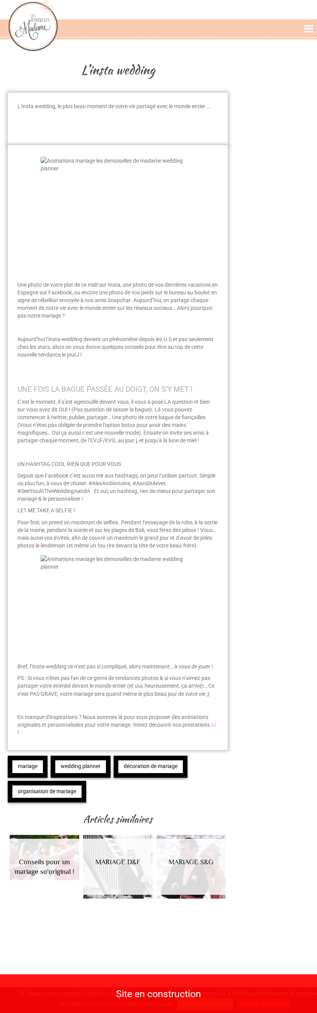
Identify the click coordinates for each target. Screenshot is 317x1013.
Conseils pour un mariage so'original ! (44, 866)
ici (213, 725)
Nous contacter (65, 949)
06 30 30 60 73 (69, 972)
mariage (27, 766)
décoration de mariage (150, 766)
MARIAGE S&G (191, 862)
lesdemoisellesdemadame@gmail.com (65, 962)
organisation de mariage (47, 791)
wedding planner (81, 766)
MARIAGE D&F (117, 862)
